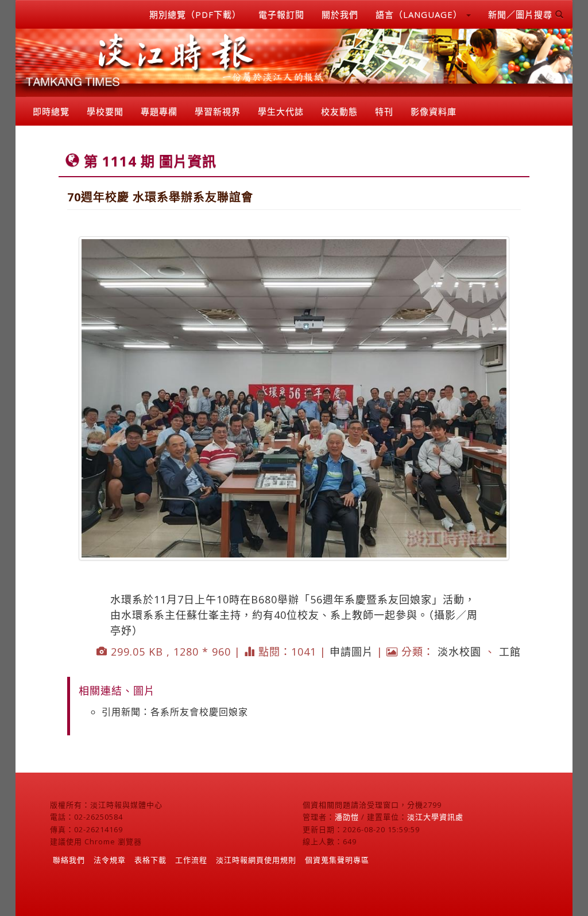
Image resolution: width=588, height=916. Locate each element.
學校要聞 (105, 111)
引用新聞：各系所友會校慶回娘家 (175, 711)
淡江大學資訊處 (435, 817)
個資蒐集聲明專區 (337, 860)
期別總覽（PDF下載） (195, 14)
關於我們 (340, 14)
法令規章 (110, 860)
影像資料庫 (434, 111)
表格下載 (150, 860)
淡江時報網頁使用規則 (256, 860)
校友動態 (339, 111)
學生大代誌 (281, 111)
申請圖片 (351, 651)
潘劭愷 (347, 817)
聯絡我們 (69, 860)
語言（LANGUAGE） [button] (420, 14)
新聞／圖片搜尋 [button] (521, 14)
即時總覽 (51, 111)
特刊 (384, 111)
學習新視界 (218, 111)
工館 (510, 651)
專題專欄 (159, 111)
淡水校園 (459, 651)
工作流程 (191, 860)
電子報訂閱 (281, 14)
